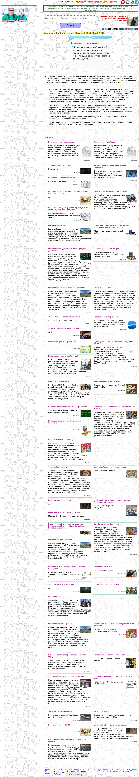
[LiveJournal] (121, 29)
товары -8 (116, 769)
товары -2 (58, 769)
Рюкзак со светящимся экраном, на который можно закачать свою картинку (112, 18)
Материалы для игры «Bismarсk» (108, 381)
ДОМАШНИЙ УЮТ (121, 6)
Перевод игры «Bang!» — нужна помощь (111, 655)
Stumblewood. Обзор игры (59, 165)
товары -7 (106, 769)
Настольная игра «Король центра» (63, 440)
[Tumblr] (124, 29)
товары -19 (49, 773)
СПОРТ (95, 8)
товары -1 (48, 769)
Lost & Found (54, 596)
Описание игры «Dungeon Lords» (62, 342)
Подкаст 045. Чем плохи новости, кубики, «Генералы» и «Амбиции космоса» (111, 226)
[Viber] (127, 29)
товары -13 (74, 771)
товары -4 (77, 769)
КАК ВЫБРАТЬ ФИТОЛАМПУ (112, 8)
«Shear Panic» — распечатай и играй (64, 317)
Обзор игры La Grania (103, 288)
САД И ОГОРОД (66, 6)
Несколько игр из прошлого (60, 500)
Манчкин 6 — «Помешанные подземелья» (66, 512)
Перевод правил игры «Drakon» (62, 178)
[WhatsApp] (130, 29)
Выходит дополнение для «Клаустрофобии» (67, 407)
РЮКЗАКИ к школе (104, 6)
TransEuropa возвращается (60, 711)
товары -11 (53, 771)
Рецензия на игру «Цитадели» (61, 142)
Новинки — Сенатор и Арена (106, 317)
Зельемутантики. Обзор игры (61, 584)
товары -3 (68, 769)
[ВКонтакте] (103, 29)
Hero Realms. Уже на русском (106, 584)
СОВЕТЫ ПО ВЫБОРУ (84, 6)
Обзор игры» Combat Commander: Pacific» (66, 288)
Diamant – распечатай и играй (106, 249)
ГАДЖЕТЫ (85, 8)
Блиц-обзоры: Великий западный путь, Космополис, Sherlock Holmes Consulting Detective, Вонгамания (66, 526)
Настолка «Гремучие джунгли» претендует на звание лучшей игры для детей (68, 209)
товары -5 (87, 769)
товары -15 (95, 771)
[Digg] (115, 29)
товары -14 (85, 771)
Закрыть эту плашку (75, 775)
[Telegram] (133, 29)
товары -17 (117, 771)
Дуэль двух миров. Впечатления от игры (66, 676)
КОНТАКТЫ (132, 8)
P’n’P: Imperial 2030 (102, 711)
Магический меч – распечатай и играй (110, 467)
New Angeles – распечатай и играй (63, 356)
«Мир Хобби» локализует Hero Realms (110, 191)
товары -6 (97, 769)
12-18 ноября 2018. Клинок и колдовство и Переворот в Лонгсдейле (112, 501)
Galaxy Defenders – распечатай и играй (110, 725)
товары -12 (63, 771)
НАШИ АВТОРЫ (91, 10)
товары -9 (126, 769)
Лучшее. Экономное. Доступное (98, 1)
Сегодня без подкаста (57, 467)
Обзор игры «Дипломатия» (60, 539)
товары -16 (106, 771)
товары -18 (127, 771)
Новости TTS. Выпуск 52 (59, 381)
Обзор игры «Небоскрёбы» (60, 624)
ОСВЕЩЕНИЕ (52, 6)
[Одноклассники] (106, 29)
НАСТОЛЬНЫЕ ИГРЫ (70, 8)
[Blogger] (112, 29)
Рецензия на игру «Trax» (104, 142)
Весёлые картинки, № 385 (59, 725)
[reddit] (118, 29)
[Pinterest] (136, 29)
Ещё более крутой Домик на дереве (109, 524)
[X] (109, 29)
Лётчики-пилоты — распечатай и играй (65, 328)
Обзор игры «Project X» (58, 225)
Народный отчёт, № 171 (104, 567)
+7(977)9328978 (67, 2)
